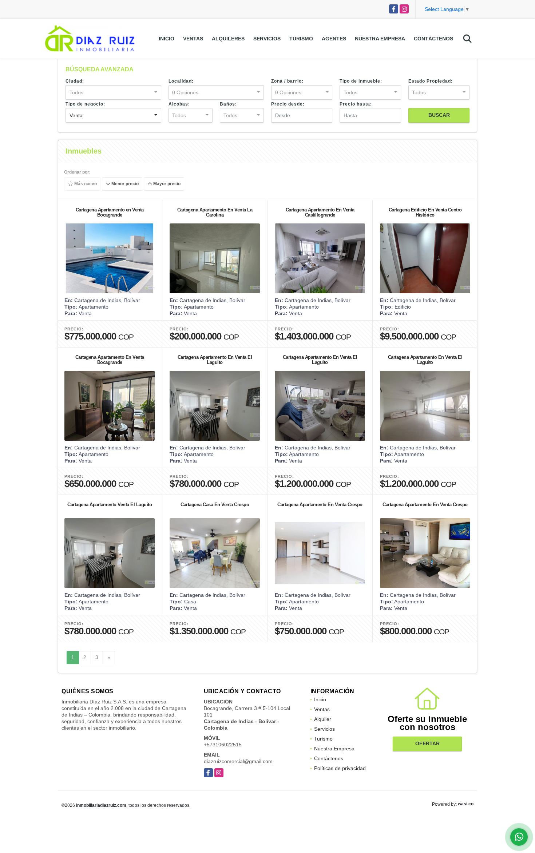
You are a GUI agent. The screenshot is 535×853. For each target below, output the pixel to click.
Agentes (334, 38)
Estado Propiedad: (430, 81)
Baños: (228, 104)
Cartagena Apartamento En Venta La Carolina (215, 212)
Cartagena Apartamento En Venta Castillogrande (320, 212)
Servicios (267, 38)
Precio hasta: (356, 104)
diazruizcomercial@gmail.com (238, 761)
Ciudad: (75, 81)
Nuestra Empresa (380, 38)
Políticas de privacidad (340, 768)
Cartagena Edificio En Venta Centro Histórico (425, 212)
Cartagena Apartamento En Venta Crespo (319, 504)
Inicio (166, 38)
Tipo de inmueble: (361, 81)
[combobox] (113, 92)
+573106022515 (223, 744)
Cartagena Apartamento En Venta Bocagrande (109, 359)
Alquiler (322, 719)
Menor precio (124, 184)
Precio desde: (288, 104)
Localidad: (181, 81)
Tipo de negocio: (85, 104)
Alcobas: (179, 104)
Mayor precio (166, 184)
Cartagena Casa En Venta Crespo (215, 504)
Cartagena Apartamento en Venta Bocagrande (110, 212)
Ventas (193, 38)
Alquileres (228, 38)
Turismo (301, 38)
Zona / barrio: (287, 81)
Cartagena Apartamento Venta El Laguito (109, 504)
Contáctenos (433, 38)
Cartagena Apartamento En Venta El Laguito (215, 359)
